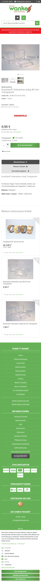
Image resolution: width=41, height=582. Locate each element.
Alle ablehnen (21, 579)
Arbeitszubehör (20, 367)
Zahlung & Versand (20, 417)
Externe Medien (9, 553)
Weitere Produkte (20, 383)
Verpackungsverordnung (20, 444)
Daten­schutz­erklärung (9, 544)
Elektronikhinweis (20, 448)
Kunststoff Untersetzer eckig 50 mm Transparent (20, 324)
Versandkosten (17, 132)
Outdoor (20, 379)
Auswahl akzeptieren (20, 575)
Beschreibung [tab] (19, 162)
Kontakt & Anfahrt (20, 436)
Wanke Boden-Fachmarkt (20, 404)
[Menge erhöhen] (7, 144)
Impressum (20, 432)
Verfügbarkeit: (6, 138)
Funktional (8, 565)
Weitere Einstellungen (8, 567)
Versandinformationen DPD (20, 452)
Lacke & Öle (20, 363)
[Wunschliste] (37, 1)
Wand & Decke (20, 375)
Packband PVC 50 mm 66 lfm (13, 242)
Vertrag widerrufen (20, 456)
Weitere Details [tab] (19, 166)
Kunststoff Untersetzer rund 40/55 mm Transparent (16, 283)
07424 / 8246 (8, 1)
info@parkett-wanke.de (23, 1)
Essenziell (8, 548)
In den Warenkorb (25, 145)
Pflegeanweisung (21, 440)
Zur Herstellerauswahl (20, 390)
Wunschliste (6, 151)
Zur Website (20, 394)
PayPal (7, 562)
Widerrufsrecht (20, 420)
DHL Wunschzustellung (12, 556)
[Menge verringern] (7, 147)
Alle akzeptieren (20, 571)
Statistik (7, 551)
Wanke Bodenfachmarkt (20, 401)
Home (20, 355)
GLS (6, 559)
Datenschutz (20, 428)
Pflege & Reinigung (20, 359)
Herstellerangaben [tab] (19, 171)
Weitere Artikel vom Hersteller (11, 107)
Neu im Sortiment (20, 386)
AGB (20, 424)
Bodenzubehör (20, 371)
